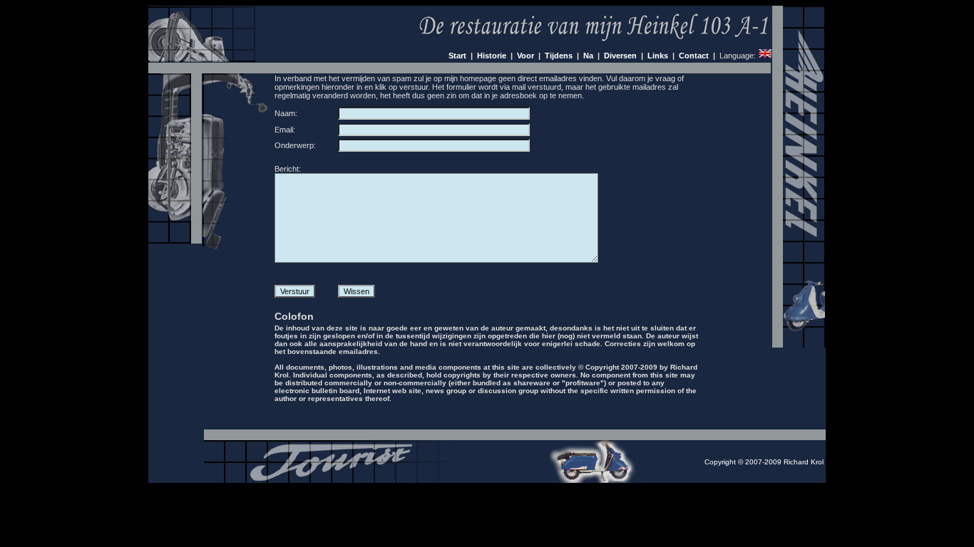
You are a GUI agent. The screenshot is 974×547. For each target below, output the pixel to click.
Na (588, 55)
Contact (694, 55)
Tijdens (559, 55)
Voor (525, 55)
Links (657, 55)
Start (457, 55)
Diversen (620, 55)
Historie (491, 55)
